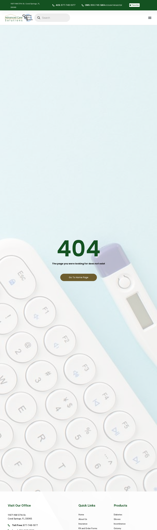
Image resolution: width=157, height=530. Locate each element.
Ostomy (117, 528)
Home (81, 514)
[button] (149, 17)
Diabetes (118, 514)
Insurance (82, 524)
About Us (82, 519)
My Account (107, 5)
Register (117, 5)
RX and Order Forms (87, 528)
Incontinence (120, 524)
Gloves (117, 519)
